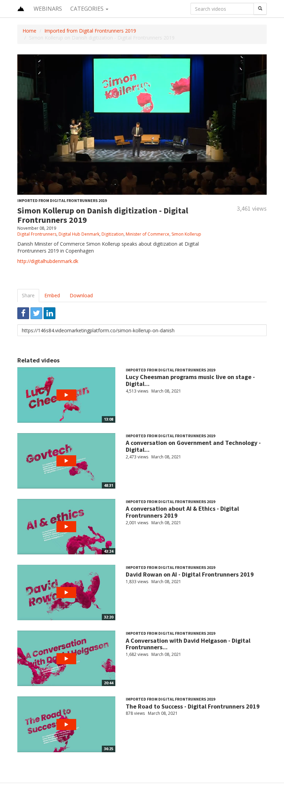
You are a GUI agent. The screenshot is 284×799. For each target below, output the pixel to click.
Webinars (48, 8)
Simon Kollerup (186, 234)
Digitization (112, 234)
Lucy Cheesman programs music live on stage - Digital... (190, 380)
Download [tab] (81, 295)
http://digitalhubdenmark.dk (47, 261)
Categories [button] (87, 8)
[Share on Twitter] (36, 313)
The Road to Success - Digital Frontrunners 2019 (193, 706)
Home (29, 30)
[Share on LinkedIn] (49, 313)
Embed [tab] (52, 295)
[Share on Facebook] (23, 313)
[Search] (260, 9)
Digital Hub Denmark (79, 234)
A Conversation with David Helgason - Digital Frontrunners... (188, 643)
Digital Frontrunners (36, 234)
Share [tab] (28, 295)
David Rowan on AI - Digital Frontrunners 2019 (190, 574)
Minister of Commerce (147, 234)
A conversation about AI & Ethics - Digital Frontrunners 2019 (182, 511)
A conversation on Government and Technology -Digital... (193, 446)
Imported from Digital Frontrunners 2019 (90, 30)
